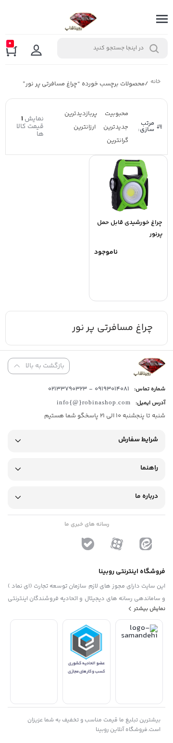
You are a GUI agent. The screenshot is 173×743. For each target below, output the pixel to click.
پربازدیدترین (80, 113)
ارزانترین (85, 127)
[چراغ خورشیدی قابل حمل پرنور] (128, 185)
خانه (155, 82)
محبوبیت (116, 113)
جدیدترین (115, 127)
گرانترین (117, 140)
